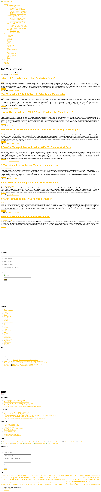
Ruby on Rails (10, 45)
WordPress (9, 39)
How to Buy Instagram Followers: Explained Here (25, 360)
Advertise (6, 63)
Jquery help (56, 475)
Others (8, 58)
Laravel (9, 46)
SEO (8, 52)
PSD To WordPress (15, 32)
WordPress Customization (16, 19)
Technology (7, 334)
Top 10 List (10, 35)
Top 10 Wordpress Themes (10, 431)
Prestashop (6, 327)
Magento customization (95, 475)
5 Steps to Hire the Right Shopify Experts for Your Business (19, 416)
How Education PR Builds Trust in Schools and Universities (33, 94)
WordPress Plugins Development (18, 18)
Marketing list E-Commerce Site (84, 477)
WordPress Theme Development (18, 16)
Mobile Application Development (17, 479)
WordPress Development (13, 15)
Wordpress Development (75, 484)
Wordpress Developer (59, 484)
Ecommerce (7, 313)
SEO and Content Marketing (68, 479)
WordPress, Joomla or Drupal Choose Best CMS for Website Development (38, 362)
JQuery (9, 50)
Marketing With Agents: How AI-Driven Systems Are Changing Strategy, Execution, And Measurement (30, 415)
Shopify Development (19, 482)
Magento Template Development (18, 11)
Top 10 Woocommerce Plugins (11, 425)
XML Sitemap (7, 488)
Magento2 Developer (65, 475)
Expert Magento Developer (40, 475)
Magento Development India (49, 477)
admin (10, 74)
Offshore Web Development (14, 24)
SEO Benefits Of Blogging (80, 479)
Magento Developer (18, 478)
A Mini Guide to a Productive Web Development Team (30, 164)
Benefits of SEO (14, 475)
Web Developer (61, 482)
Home (2, 72)
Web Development (11, 55)
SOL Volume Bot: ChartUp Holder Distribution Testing (17, 412)
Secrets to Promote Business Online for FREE (25, 216)
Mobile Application (12, 49)
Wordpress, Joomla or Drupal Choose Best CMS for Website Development (22, 406)
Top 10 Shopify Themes (10, 430)
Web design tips (54, 482)
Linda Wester (7, 364)
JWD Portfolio (7, 316)
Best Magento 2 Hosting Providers (12, 435)
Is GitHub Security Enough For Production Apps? (28, 78)
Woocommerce (10, 43)
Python (5, 329)
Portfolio (6, 59)
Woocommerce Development (44, 484)
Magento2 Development (75, 475)
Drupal (8, 42)
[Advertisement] (48, 239)
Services (6, 4)
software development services (31, 482)
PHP (8, 48)
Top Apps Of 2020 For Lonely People (13, 428)
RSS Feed (6, 490)
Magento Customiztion (6, 477)
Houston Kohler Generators (11, 362)
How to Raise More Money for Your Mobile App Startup (28, 361)
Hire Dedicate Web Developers (18, 28)
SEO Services (92, 479)
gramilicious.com (8, 361)
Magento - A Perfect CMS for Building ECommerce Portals (18, 403)
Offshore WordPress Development (18, 26)
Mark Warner (7, 365)
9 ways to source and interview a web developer (26, 198)
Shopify (9, 41)
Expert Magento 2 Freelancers (11, 434)
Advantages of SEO (5, 475)
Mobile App (92, 477)
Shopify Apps (10, 482)
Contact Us (6, 62)
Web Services (7, 342)
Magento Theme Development (17, 9)
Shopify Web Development (14, 5)
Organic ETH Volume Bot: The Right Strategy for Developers (19, 413)
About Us (6, 60)
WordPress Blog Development (17, 22)
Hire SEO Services (50, 475)
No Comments (15, 74)
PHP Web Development (54, 479)
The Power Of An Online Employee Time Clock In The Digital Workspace (40, 129)
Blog (5, 33)
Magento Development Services (62, 477)
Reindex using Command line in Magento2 (23, 365)
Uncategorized (7, 337)
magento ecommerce (73, 477)
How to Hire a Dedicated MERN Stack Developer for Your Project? (37, 111)
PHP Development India (42, 479)
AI (4, 309)
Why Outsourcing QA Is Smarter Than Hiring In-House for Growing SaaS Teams (24, 418)
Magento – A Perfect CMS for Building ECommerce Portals (27, 364)
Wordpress (6, 344)
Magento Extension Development (18, 12)
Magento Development (12, 6)
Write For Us (7, 65)
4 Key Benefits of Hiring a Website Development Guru (30, 182)
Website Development (31, 484)
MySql (5, 323)
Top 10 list (39, 482)
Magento (9, 36)
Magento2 (9, 38)
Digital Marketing (11, 53)
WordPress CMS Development (17, 21)
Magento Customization (16, 8)
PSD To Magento (14, 31)
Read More (3, 89)
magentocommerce (85, 475)
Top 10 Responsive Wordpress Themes (13, 432)
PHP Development (33, 479)
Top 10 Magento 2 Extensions (11, 424)
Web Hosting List (20, 484)
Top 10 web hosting (47, 482)
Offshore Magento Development (18, 14)
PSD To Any (10, 29)
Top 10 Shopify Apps (9, 427)
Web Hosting (10, 56)
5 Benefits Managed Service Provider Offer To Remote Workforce (36, 147)
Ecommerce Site (30, 475)
